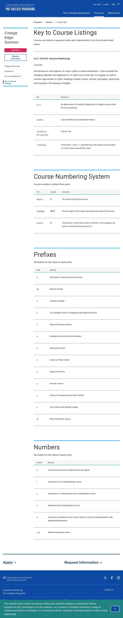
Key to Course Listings (10, 82)
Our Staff (97, 4)
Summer (49, 22)
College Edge (62, 22)
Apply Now (15, 50)
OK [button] (115, 609)
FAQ (113, 4)
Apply (8, 562)
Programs (99, 12)
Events (106, 4)
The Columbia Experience (76, 12)
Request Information (19, 58)
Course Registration (13, 76)
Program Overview (12, 66)
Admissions (114, 12)
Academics (9, 71)
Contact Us (109, 589)
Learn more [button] (10, 614)
